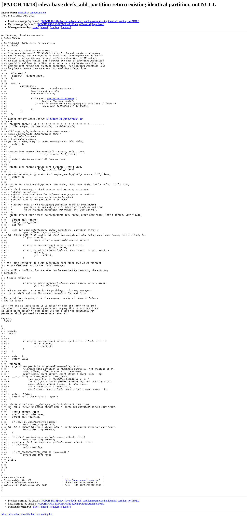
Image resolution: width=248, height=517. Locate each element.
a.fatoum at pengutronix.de (64, 119)
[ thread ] (44, 27)
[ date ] (35, 27)
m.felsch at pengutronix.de (32, 12)
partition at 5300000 (60, 98)
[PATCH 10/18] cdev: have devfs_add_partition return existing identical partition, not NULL (90, 21)
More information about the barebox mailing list (26, 514)
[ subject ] (55, 27)
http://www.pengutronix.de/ (82, 480)
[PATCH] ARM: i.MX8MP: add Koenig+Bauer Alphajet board (70, 24)
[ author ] (66, 27)
